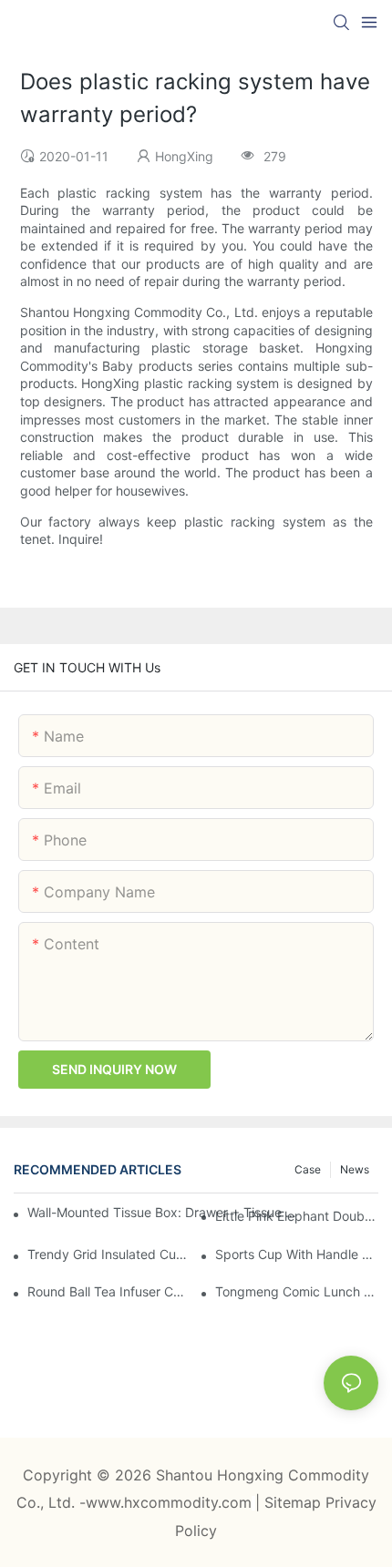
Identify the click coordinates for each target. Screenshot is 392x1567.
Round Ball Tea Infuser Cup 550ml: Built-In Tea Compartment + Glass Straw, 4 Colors (109, 1291)
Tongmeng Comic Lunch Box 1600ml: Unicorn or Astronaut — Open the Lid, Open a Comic (296, 1291)
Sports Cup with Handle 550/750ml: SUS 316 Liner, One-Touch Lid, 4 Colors (296, 1254)
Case (307, 1169)
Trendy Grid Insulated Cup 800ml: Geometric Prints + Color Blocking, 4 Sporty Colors (109, 1254)
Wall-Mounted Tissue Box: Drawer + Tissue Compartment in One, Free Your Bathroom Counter (163, 1212)
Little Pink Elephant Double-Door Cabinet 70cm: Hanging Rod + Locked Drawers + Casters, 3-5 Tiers (296, 1216)
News (354, 1169)
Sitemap (294, 1502)
